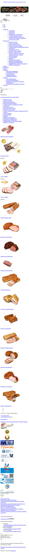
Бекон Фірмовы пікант (6, 217)
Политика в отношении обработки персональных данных (14, 1)
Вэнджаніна (12, 48)
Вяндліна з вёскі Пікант (6, 237)
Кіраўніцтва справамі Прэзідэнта (8, 500)
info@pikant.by (4, 419)
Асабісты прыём (10, 73)
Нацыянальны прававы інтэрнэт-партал (10, 505)
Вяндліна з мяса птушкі (14, 52)
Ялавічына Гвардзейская (6, 270)
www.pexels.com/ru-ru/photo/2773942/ (12, 531)
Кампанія (5, 29)
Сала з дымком (4, 176)
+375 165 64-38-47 (5, 415)
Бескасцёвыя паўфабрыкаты (16, 61)
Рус (4, 24)
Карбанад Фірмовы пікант (7, 348)
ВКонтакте (15, 421)
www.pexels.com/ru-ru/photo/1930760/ (12, 528)
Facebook (25, 421)
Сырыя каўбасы (13, 57)
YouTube (21, 421)
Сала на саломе (4, 197)
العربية (15, 15)
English (8, 15)
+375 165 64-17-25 (5, 417)
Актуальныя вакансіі (11, 79)
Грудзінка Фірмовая (5, 289)
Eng (4, 25)
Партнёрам (6, 67)
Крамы (5, 68)
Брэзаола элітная (5, 155)
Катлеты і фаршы (13, 56)
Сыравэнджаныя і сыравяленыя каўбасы (18, 47)
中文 (22, 15)
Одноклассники (9, 421)
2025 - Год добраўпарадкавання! (8, 507)
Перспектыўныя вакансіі (12, 80)
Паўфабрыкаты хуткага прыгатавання (18, 63)
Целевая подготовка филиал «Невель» (15, 84)
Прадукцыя (6, 40)
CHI (4, 27)
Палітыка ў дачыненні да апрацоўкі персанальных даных (17, 39)
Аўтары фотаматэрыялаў (6, 516)
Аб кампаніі (12, 30)
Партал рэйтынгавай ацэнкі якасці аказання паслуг (13, 503)
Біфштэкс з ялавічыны (14, 65)
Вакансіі (5, 77)
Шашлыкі (11, 58)
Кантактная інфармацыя (12, 71)
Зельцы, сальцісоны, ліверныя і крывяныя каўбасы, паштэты (16, 54)
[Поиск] (2, 91)
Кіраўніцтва (12, 32)
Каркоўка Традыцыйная (6, 367)
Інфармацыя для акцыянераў (16, 34)
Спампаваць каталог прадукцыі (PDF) (10, 97)
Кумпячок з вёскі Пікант (6, 386)
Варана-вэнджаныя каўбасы (15, 46)
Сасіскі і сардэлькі (13, 43)
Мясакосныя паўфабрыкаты (15, 62)
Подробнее (13, 550)
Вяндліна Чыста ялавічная (7, 136)
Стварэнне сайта (5, 519)
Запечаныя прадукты (14, 49)
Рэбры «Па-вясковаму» (6, 406)
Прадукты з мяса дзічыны (15, 51)
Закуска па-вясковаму (6, 328)
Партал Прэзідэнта (5, 498)
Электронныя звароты (11, 76)
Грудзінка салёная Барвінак (7, 309)
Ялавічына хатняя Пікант (7, 256)
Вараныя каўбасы (13, 42)
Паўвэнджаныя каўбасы (15, 44)
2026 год (5, 85)
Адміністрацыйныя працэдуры (16, 37)
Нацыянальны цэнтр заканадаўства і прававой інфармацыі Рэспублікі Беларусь (12, 509)
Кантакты (5, 70)
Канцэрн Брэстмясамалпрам (7, 506)
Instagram (3, 421)
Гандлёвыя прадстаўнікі (12, 72)
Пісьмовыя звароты (11, 75)
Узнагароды (12, 33)
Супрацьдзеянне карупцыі (15, 35)
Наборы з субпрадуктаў (14, 59)
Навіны (5, 66)
